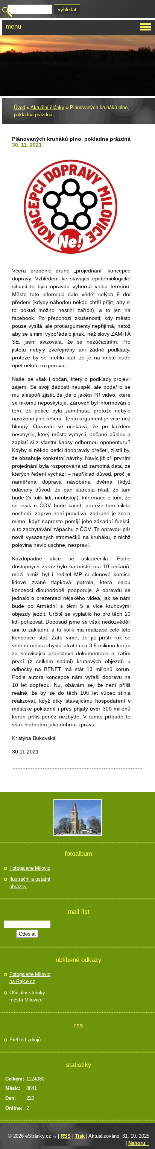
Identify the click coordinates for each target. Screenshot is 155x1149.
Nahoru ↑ (138, 1143)
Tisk (80, 1136)
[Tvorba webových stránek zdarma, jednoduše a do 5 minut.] (55, 1136)
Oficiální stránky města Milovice (27, 996)
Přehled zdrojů (25, 1039)
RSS (66, 1136)
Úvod (19, 107)
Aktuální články (47, 107)
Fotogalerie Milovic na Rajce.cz (29, 978)
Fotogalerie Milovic (29, 868)
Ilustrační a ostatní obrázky (29, 882)
